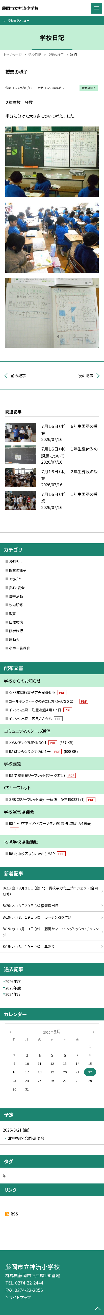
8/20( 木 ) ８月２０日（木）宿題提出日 (31, 905)
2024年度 (13, 994)
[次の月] (93, 1031)
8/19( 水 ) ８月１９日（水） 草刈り (29, 946)
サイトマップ (20, 1297)
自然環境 (16, 622)
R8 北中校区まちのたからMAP (36, 853)
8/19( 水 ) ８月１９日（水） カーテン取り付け (37, 917)
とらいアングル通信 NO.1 (41, 742)
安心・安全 (17, 587)
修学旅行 (16, 630)
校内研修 (16, 604)
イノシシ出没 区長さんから (35, 718)
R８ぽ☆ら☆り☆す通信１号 (43, 751)
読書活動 (16, 596)
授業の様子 (17, 570)
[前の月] (10, 1031)
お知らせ (15, 561)
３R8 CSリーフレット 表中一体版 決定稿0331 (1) (51, 799)
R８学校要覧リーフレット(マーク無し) (41, 775)
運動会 (14, 639)
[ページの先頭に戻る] (97, 1309)
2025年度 (13, 987)
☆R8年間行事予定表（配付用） (37, 692)
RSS (14, 1213)
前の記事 (18, 375)
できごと (15, 578)
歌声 (12, 613)
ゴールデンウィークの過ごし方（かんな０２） (48, 701)
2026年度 (13, 981)
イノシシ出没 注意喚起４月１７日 (40, 709)
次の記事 (85, 375)
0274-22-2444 (29, 1282)
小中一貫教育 (19, 648)
